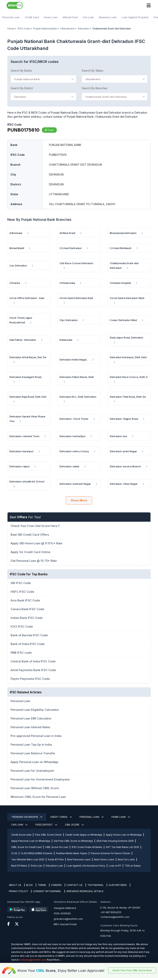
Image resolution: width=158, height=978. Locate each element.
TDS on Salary (133, 865)
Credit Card (32, 17)
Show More (79, 500)
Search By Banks (21, 70)
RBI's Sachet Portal (65, 924)
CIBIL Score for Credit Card (26, 847)
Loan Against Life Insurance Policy (85, 865)
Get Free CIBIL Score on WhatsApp (73, 840)
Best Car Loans (126, 859)
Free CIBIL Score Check (48, 834)
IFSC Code (24, 28)
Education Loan (54, 865)
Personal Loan (11, 17)
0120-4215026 (62, 913)
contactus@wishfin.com (114, 916)
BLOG (29, 885)
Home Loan (51, 17)
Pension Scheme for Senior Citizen (110, 853)
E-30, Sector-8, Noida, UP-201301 (120, 907)
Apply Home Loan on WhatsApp (124, 834)
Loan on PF (115, 865)
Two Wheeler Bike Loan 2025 (27, 859)
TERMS (42, 885)
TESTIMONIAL (95, 885)
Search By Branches (94, 88)
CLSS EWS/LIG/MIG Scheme (36, 853)
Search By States (92, 70)
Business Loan (108, 17)
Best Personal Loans (79, 859)
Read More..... (54, 959)
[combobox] (43, 79)
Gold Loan (36, 865)
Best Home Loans (104, 859)
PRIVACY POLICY (18, 891)
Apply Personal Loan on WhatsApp (30, 840)
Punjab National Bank (45, 28)
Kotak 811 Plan (56, 859)
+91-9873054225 (110, 912)
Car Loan (88, 17)
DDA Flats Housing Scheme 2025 (115, 840)
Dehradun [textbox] (20, 96)
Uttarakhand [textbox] (92, 79)
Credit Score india (21, 834)
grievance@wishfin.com (68, 918)
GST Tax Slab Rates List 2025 (122, 847)
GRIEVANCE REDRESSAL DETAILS (84, 891)
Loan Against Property (135, 17)
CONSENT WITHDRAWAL (47, 891)
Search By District (22, 88)
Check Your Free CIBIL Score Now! (132, 970)
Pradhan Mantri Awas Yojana (71, 853)
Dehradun (83, 28)
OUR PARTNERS (118, 885)
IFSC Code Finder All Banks (87, 847)
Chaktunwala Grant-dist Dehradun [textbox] (106, 96)
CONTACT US (74, 885)
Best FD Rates (19, 865)
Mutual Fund (70, 17)
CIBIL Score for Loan (56, 847)
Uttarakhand (67, 28)
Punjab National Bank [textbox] (27, 79)
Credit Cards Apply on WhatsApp (83, 834)
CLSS (14, 853)
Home (10, 28)
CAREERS (56, 885)
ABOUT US (15, 885)
